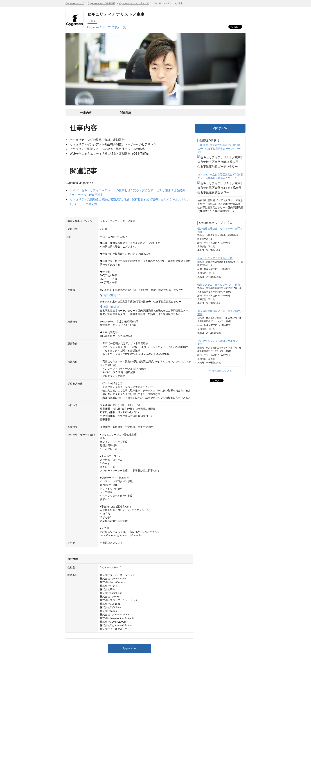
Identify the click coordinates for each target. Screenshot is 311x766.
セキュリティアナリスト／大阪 (215, 258)
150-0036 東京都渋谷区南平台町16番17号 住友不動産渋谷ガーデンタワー (219, 147)
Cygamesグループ (75, 3)
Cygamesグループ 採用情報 (101, 3)
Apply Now (129, 648)
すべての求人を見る (220, 370)
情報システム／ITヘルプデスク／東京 (218, 284)
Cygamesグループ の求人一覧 (134, 3)
